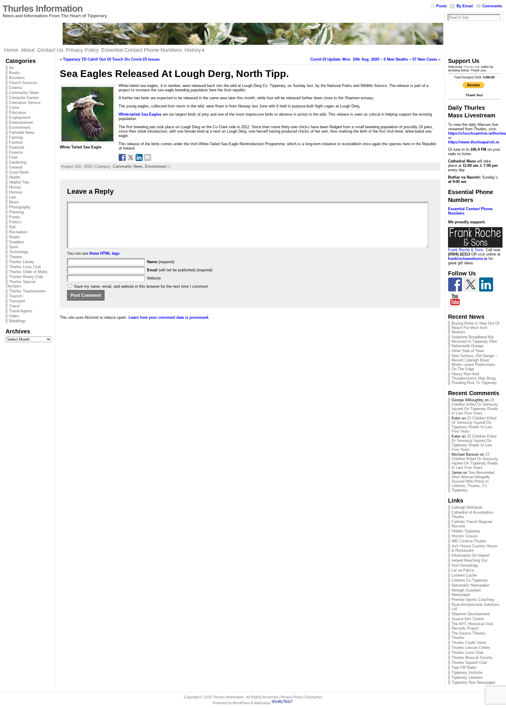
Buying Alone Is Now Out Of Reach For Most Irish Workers (475, 327)
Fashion (16, 142)
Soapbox (16, 242)
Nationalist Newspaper (470, 585)
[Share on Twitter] (130, 157)
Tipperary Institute (467, 672)
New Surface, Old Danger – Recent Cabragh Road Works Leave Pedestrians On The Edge (475, 362)
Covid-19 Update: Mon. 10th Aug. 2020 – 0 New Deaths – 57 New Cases (373, 59)
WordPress (241, 703)
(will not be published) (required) (179, 270)
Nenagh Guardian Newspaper (466, 592)
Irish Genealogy (465, 565)
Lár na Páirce (463, 570)
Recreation (18, 232)
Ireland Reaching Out (469, 560)
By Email (465, 6)
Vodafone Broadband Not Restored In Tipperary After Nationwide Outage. (474, 341)
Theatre (15, 257)
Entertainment (21, 122)
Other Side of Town (468, 351)
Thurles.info (471, 66)
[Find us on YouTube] (455, 300)
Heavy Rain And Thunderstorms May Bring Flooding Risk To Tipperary (474, 378)
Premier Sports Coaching (473, 599)
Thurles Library (21, 262)
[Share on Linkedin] (139, 157)
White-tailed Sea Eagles (140, 114)
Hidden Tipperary (466, 531)
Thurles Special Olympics (20, 284)
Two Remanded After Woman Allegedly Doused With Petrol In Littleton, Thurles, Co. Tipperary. (473, 481)
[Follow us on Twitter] (471, 284)
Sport (13, 247)
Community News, (129, 166)
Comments (492, 6)
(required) (160, 262)
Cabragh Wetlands (467, 507)
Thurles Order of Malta (28, 272)
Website (154, 278)
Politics (15, 222)
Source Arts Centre (468, 619)
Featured (16, 147)
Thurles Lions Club (25, 267)
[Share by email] (147, 157)
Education (17, 112)
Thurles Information (43, 9)
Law (12, 197)
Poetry (14, 217)
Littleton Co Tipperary (470, 580)
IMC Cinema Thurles (469, 541)
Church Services (23, 82)
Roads (14, 237)
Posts (441, 6)
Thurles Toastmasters (27, 291)
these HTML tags (104, 253)
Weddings (17, 321)
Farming (16, 137)
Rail (12, 227)
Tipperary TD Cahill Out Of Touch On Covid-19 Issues (111, 59)
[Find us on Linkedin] (486, 284)
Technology (18, 252)
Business (17, 78)
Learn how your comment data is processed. (169, 317)
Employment (19, 117)
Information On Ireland (470, 555)
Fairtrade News (22, 132)
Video (14, 316)
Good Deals (19, 172)
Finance (16, 152)
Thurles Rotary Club (26, 277)
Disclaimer (313, 697)
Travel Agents (21, 311)
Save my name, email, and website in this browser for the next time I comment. (141, 286)
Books (14, 73)
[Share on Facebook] (122, 157)
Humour (15, 192)
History (15, 187)
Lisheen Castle (464, 575)
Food (13, 157)
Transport (17, 301)
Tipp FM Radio (464, 667)
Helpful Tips (19, 182)
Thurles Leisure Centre (471, 647)
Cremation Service (24, 102)
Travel (14, 306)
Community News (24, 92)
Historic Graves (465, 536)
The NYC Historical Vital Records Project (472, 626)
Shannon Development (471, 614)
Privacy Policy (292, 697)
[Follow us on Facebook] (455, 284)
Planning (16, 212)
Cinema (15, 87)
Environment (19, 127)
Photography (19, 207)
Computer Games (24, 97)
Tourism (16, 296)
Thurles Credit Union (469, 642)
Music (14, 202)
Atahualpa (262, 703)
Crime (14, 107)
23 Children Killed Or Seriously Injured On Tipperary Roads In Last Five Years (475, 406)
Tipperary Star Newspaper (473, 682)
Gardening (17, 162)
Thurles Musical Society (472, 657)
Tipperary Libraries (467, 677)
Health (14, 177)
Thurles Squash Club (469, 662)
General (15, 167)
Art (11, 68)
